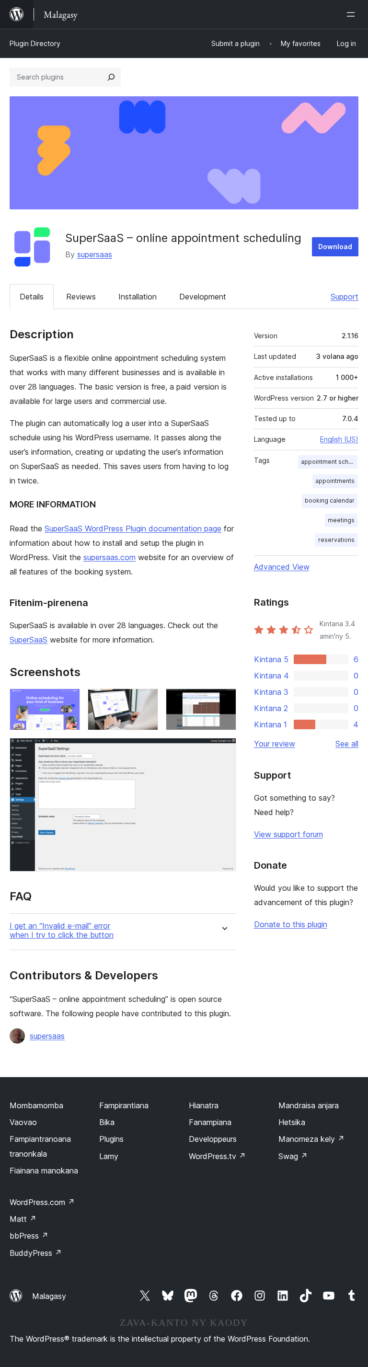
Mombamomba (36, 1105)
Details (32, 296)
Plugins (111, 1139)
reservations (336, 539)
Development (202, 296)
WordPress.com (42, 1202)
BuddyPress (36, 1253)
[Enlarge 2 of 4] (145, 701)
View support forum (288, 834)
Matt (23, 1219)
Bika (107, 1122)
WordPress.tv (217, 1156)
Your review (274, 743)
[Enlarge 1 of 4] (67, 701)
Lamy (108, 1156)
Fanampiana (210, 1122)
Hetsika (291, 1122)
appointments (335, 480)
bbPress (29, 1236)
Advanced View (282, 567)
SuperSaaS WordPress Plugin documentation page (133, 528)
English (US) (339, 439)
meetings (341, 520)
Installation (137, 296)
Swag (293, 1156)
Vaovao (23, 1122)
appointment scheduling (329, 461)
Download (335, 246)
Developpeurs (213, 1139)
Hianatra (203, 1105)
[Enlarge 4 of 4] (223, 751)
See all (346, 743)
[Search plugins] (111, 77)
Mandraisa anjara (308, 1105)
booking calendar (330, 500)
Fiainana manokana (44, 1170)
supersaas (94, 254)
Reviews (81, 296)
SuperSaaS (28, 639)
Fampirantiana (124, 1105)
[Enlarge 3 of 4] (223, 701)
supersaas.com (109, 557)
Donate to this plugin (290, 924)
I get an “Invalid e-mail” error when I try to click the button (62, 930)
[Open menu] (352, 14)
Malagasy (49, 1296)
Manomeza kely (311, 1139)
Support (344, 296)
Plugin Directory (35, 43)
